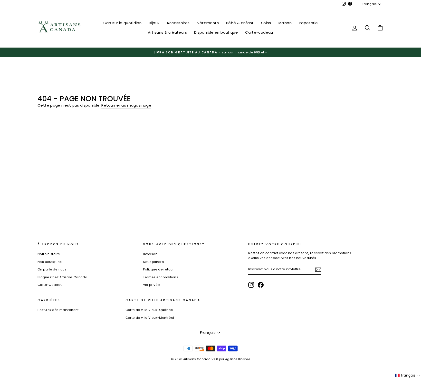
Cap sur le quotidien (122, 22)
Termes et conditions (160, 277)
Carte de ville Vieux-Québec (149, 310)
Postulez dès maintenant (58, 310)
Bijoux (154, 22)
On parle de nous (52, 269)
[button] (407, 375)
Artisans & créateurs (167, 32)
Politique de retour (158, 269)
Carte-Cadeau (50, 285)
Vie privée (151, 285)
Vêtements (208, 22)
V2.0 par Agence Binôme (230, 359)
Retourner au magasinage (126, 105)
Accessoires (178, 22)
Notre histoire (49, 254)
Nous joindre (153, 262)
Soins (266, 22)
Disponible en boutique (216, 32)
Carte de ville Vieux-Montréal (149, 318)
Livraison (150, 254)
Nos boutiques (50, 262)
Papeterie (308, 22)
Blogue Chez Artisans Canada (62, 277)
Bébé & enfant (240, 22)
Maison (285, 22)
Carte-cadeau (259, 32)
